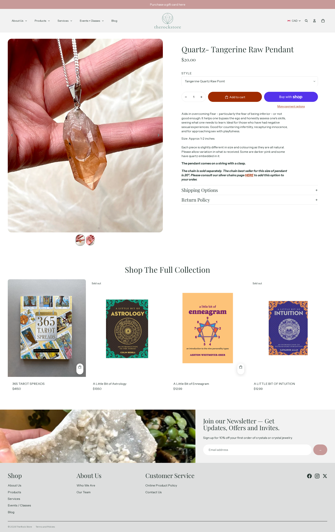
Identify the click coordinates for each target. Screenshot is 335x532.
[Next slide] (159, 135)
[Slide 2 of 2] (90, 240)
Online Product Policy (161, 485)
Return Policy (195, 200)
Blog (11, 512)
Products (14, 492)
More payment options (291, 106)
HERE (249, 175)
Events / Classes (19, 505)
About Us (14, 485)
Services (14, 499)
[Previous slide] (11, 135)
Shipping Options (199, 190)
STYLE (186, 73)
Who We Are (86, 485)
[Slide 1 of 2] (80, 240)
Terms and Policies (45, 526)
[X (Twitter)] (325, 476)
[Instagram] (317, 476)
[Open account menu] (314, 20)
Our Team (84, 492)
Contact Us (153, 492)
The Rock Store (24, 526)
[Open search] (306, 20)
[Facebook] (309, 476)
